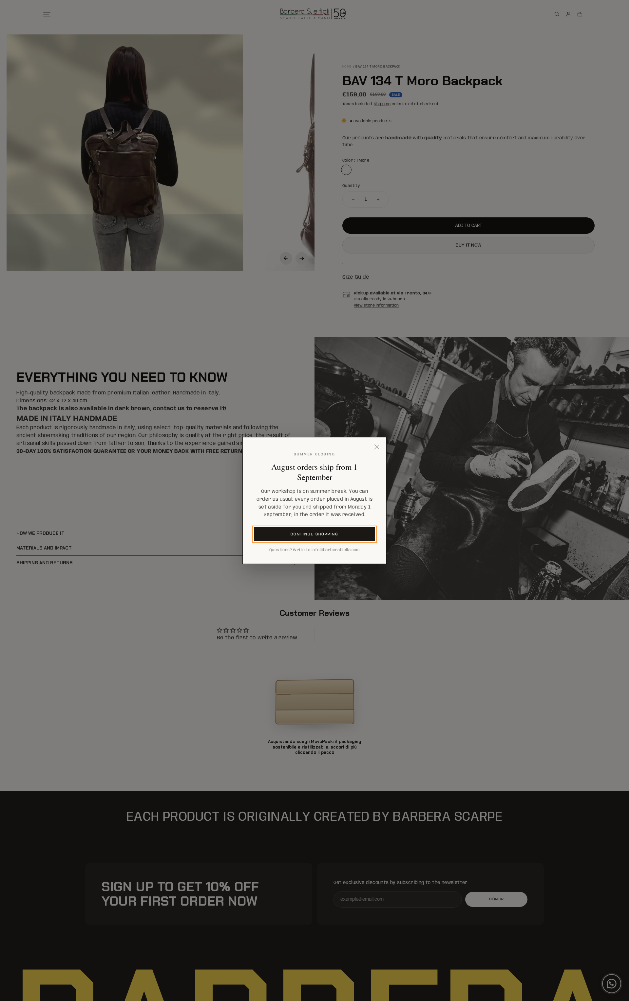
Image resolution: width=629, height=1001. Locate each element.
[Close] (376, 446)
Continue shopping (315, 534)
